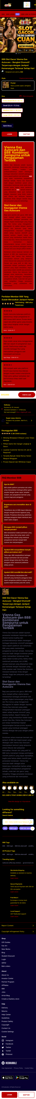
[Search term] (27, 5)
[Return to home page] (12, 5)
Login (4, 959)
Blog (3, 953)
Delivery (5, 1008)
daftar (4, 963)
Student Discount (8, 956)
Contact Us (6, 1028)
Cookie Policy (29, 1068)
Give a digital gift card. (23, 412)
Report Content (7, 926)
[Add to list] (4, 788)
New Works (6, 949)
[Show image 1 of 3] (16, 53)
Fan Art (4, 946)
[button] (26, 792)
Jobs (3, 992)
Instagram (9, 1040)
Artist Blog (6, 995)
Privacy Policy (18, 1068)
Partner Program (8, 982)
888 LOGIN (12, 14)
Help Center (6, 1015)
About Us (5, 975)
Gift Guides (6, 942)
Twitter (8, 1047)
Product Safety (7, 1021)
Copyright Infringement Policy (13, 931)
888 (3, 14)
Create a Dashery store (10, 999)
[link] (5, 828)
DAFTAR (26, 1095)
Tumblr (8, 1051)
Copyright (5, 1025)
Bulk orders (6, 966)
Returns (4, 1011)
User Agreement (7, 1068)
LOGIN (9, 1095)
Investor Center (7, 978)
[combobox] (27, 5)
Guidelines (5, 1018)
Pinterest (9, 1054)
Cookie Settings (8, 1031)
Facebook (9, 1044)
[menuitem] (3, 14)
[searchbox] (18, 822)
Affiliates (5, 985)
